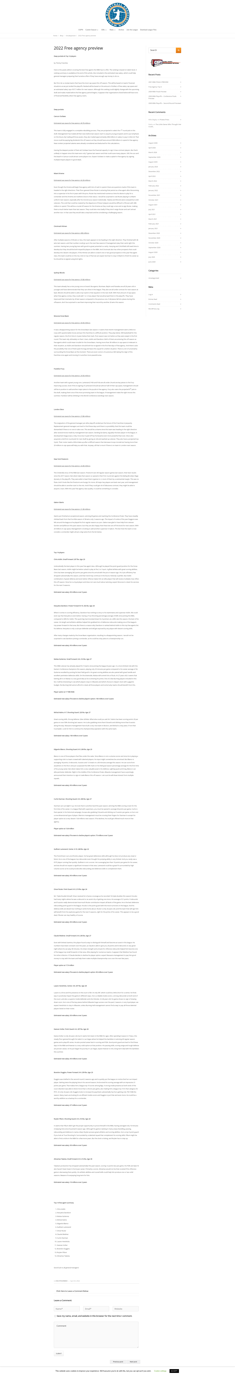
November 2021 (154, 195)
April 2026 (152, 148)
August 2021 (152, 205)
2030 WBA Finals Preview (157, 91)
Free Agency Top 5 (155, 87)
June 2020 (151, 262)
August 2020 (152, 252)
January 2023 (153, 167)
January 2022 (153, 190)
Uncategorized (61, 1281)
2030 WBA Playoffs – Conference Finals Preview (162, 97)
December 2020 (154, 233)
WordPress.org (153, 309)
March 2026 (152, 152)
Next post (133, 1362)
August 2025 (152, 162)
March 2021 (152, 219)
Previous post (118, 1362)
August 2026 (152, 143)
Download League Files (148, 30)
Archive (121, 30)
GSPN (80, 30)
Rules (112, 30)
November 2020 (154, 238)
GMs (103, 30)
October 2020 (153, 243)
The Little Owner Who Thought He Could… (164, 125)
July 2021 (151, 209)
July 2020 (151, 257)
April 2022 (152, 176)
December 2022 (154, 171)
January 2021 (153, 228)
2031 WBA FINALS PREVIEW (158, 82)
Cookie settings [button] (160, 1371)
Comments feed (154, 304)
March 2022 (152, 181)
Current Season (90, 30)
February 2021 (153, 224)
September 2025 (154, 157)
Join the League (132, 30)
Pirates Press (164, 119)
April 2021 (152, 214)
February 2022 (153, 186)
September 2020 (154, 247)
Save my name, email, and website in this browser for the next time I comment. (94, 1315)
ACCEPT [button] (174, 1371)
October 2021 (153, 200)
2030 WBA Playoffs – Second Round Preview (164, 103)
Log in (150, 294)
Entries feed (152, 299)
